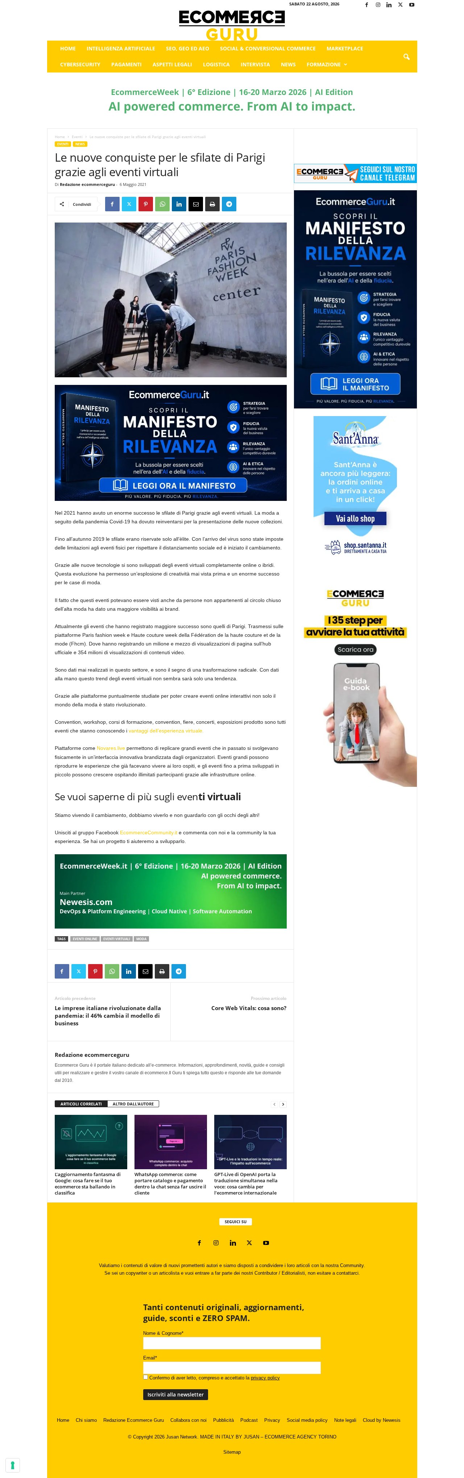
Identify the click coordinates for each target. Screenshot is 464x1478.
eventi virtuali (116, 939)
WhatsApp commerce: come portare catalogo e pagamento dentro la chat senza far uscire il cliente (170, 1183)
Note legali (345, 1420)
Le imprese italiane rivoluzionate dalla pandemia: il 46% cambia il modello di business (108, 1015)
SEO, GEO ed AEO (187, 48)
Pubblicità (223, 1420)
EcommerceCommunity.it (148, 832)
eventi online (85, 939)
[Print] (212, 204)
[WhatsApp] (162, 204)
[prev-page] (274, 1104)
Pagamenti (126, 64)
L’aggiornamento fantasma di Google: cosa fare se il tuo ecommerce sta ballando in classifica (88, 1183)
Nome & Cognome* (163, 1333)
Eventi (77, 136)
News (288, 64)
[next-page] (283, 1104)
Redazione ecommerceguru (87, 184)
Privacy (272, 1420)
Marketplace (345, 48)
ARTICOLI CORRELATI (81, 1104)
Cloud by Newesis (382, 1420)
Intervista (255, 64)
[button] (406, 57)
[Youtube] (411, 5)
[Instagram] (378, 5)
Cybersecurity (80, 64)
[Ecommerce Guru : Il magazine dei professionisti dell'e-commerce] (232, 26)
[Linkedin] (389, 5)
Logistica (216, 64)
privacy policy (265, 1378)
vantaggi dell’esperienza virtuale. (166, 731)
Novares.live (111, 748)
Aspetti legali (172, 64)
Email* (150, 1358)
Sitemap (232, 1452)
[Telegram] (229, 204)
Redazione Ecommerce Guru (133, 1420)
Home (68, 48)
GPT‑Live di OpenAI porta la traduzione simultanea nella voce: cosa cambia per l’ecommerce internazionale (246, 1183)
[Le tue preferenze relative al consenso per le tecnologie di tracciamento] (13, 1465)
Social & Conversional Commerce (268, 48)
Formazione (324, 64)
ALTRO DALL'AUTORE (133, 1104)
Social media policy (307, 1420)
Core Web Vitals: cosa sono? (248, 1008)
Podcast (249, 1420)
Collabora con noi (188, 1420)
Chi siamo (86, 1420)
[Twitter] (400, 5)
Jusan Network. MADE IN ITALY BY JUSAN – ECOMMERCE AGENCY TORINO (251, 1437)
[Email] (195, 204)
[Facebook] (366, 5)
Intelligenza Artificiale (121, 48)
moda (141, 939)
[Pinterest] (145, 204)
